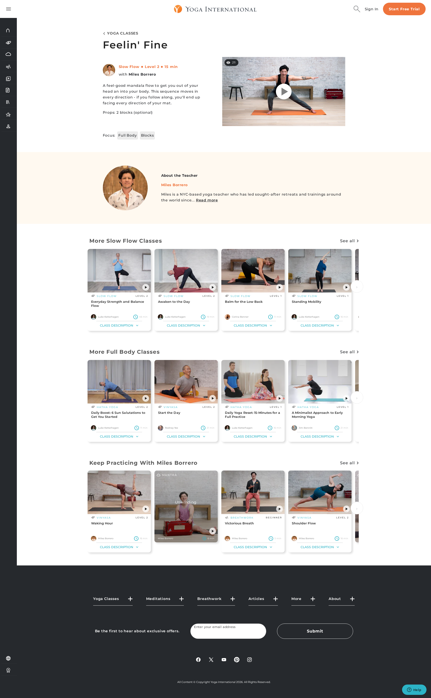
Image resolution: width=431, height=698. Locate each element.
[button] (145, 287)
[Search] (357, 9)
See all (347, 240)
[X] (211, 659)
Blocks (147, 135)
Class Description (116, 325)
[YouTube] (224, 659)
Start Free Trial (404, 9)
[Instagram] (249, 659)
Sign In (372, 9)
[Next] (357, 286)
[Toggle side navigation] (8, 9)
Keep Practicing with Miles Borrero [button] (143, 463)
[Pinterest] (237, 659)
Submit (315, 631)
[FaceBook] (198, 659)
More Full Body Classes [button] (124, 352)
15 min (171, 67)
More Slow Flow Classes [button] (125, 241)
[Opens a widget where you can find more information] (414, 690)
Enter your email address (215, 627)
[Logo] (215, 9)
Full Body (127, 135)
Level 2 (152, 67)
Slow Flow (129, 67)
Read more (207, 200)
